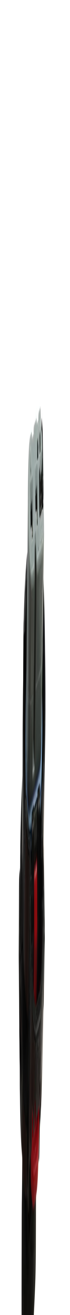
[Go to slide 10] (14, 644)
